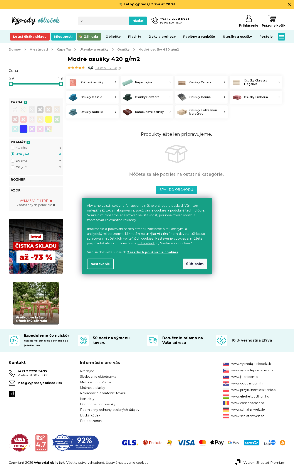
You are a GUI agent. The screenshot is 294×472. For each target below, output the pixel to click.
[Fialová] (32, 129)
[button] (119, 68)
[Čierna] (40, 110)
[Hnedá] (48, 110)
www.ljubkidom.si (245, 377)
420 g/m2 (38, 154)
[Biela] (15, 110)
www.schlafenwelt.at (247, 416)
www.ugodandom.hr (247, 383)
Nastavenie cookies (170, 238)
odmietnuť (146, 243)
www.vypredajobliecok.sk (251, 364)
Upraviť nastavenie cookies (127, 463)
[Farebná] (48, 129)
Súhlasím (195, 264)
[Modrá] (23, 129)
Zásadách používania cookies (152, 252)
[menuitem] (30, 36)
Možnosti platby (92, 388)
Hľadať (138, 21)
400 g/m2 (38, 147)
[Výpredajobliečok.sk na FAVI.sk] (20, 442)
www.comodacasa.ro (247, 403)
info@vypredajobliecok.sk (39, 383)
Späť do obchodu (176, 190)
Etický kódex (90, 415)
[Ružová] (32, 120)
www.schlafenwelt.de (248, 409)
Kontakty (87, 399)
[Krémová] (23, 110)
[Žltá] (48, 120)
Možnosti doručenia (95, 382)
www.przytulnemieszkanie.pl (254, 390)
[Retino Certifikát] (75, 442)
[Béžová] (57, 110)
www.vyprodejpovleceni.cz (252, 370)
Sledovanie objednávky (98, 377)
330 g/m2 (38, 167)
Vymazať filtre (34, 201)
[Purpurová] (40, 129)
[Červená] (23, 120)
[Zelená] (57, 120)
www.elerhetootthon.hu (250, 396)
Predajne (87, 371)
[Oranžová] (40, 120)
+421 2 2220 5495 (32, 371)
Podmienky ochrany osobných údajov (109, 410)
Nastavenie (100, 264)
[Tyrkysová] (15, 129)
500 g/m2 (38, 160)
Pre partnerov (91, 421)
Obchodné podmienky (98, 404)
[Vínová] (15, 120)
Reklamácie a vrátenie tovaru (103, 393)
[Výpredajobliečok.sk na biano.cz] (41, 442)
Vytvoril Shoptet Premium (264, 463)
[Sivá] (32, 110)
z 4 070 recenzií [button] (106, 68)
